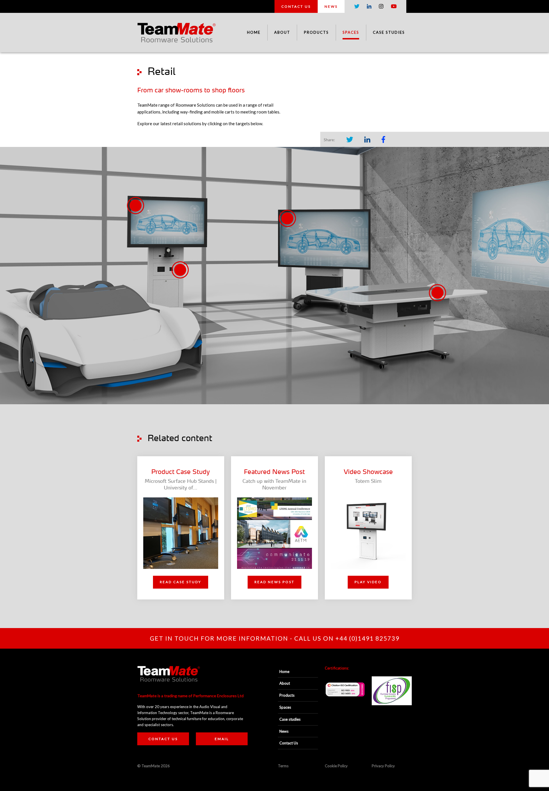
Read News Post (274, 582)
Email (222, 739)
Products (316, 32)
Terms (283, 766)
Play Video (368, 582)
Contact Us (296, 6)
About (282, 32)
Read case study (180, 582)
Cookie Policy (336, 766)
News (331, 6)
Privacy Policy (383, 766)
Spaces (351, 32)
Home (253, 32)
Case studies (389, 32)
